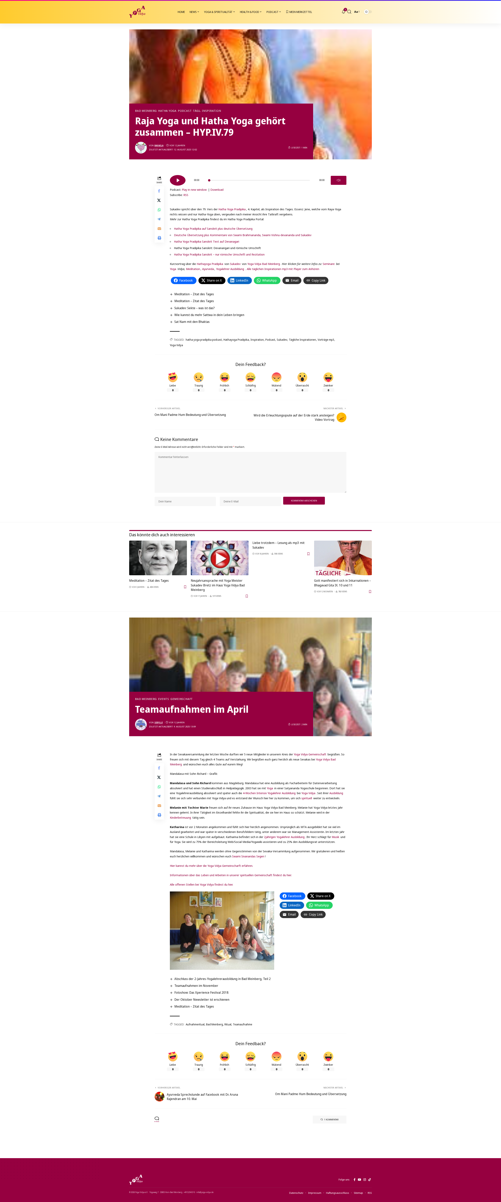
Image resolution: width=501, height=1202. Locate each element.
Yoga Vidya (176, 345)
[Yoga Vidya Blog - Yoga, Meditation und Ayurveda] (137, 12)
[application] (258, 179)
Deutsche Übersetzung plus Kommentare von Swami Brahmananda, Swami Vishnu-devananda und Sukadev (242, 235)
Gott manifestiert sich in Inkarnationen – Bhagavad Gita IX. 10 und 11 (342, 582)
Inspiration (257, 339)
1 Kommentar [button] (331, 1119)
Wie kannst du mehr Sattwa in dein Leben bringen (209, 315)
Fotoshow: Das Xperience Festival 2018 (201, 992)
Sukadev (235, 264)
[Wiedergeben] (178, 180)
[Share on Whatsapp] (159, 209)
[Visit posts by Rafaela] (141, 148)
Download (216, 189)
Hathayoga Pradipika (210, 264)
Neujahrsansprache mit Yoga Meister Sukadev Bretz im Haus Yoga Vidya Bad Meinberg (218, 585)
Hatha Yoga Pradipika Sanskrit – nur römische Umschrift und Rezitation (219, 254)
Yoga (173, 269)
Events (163, 699)
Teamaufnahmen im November (196, 985)
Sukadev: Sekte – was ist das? (194, 308)
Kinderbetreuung (180, 817)
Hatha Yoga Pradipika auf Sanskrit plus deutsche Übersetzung (213, 228)
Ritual (227, 1024)
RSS (185, 195)
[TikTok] (369, 1179)
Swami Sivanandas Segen (248, 856)
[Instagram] (364, 1179)
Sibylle (158, 722)
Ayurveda (208, 269)
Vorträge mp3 (326, 339)
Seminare (329, 264)
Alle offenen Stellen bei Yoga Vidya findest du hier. (201, 884)
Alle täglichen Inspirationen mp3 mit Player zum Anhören (283, 269)
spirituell (306, 798)
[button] (349, 11)
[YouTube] (359, 1179)
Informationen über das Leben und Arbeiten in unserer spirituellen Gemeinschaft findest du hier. (231, 875)
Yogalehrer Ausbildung (230, 269)
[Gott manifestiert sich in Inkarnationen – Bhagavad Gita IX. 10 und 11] (343, 558)
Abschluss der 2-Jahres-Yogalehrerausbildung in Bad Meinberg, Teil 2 (222, 979)
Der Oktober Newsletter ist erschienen (201, 999)
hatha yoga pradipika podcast (204, 339)
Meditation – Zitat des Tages (194, 294)
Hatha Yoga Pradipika (232, 209)
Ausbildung (336, 793)
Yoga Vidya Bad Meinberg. (263, 264)
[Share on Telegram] (159, 219)
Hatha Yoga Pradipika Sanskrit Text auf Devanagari (206, 241)
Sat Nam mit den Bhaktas (192, 322)
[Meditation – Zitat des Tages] (158, 558)
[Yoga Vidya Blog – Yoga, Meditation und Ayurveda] (135, 1180)
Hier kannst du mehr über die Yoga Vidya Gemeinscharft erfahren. (211, 866)
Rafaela (158, 145)
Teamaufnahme (242, 1024)
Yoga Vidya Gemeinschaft (310, 754)
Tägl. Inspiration (207, 110)
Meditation (192, 269)
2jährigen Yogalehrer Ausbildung (284, 837)
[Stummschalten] (338, 180)
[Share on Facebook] (159, 191)
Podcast (185, 110)
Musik (335, 837)
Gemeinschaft (181, 699)
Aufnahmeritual (195, 1024)
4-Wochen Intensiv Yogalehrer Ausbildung (269, 793)
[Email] (159, 228)
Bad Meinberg (146, 110)
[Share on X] (159, 200)
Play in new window (194, 189)
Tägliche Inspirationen (302, 339)
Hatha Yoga (167, 110)
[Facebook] (354, 1179)
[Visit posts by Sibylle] (141, 724)
